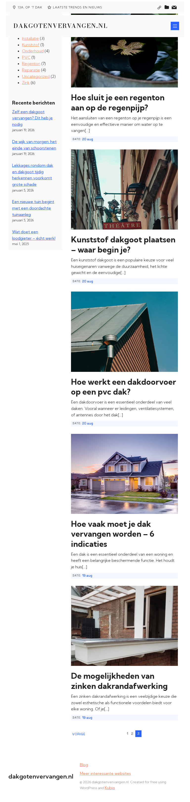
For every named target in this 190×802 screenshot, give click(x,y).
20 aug (87, 139)
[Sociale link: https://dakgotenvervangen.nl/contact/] (174, 7)
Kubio (110, 787)
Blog (84, 764)
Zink (26, 82)
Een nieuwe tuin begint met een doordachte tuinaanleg (33, 208)
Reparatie (31, 69)
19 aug (87, 575)
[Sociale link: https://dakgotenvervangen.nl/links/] (159, 7)
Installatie (30, 38)
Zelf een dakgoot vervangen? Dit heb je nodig (32, 118)
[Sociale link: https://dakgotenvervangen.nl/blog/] (166, 7)
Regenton (31, 63)
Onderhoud (33, 50)
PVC (26, 57)
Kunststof (30, 44)
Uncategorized (36, 76)
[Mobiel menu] (175, 26)
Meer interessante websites (105, 773)
